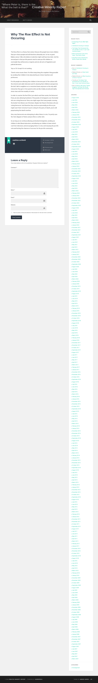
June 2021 (75, 242)
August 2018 (75, 323)
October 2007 (75, 641)
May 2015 (74, 418)
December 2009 (76, 578)
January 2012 (75, 516)
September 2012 (76, 497)
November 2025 (76, 119)
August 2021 (75, 237)
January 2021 (75, 254)
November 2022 (76, 200)
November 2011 (76, 521)
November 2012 (76, 492)
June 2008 (75, 622)
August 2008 (75, 617)
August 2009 (75, 587)
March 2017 (75, 364)
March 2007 (75, 658)
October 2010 (75, 553)
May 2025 (74, 134)
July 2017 (74, 355)
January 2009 (75, 605)
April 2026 (74, 107)
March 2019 (75, 306)
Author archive (14, 143)
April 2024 (74, 159)
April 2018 (74, 333)
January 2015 (75, 428)
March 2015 (75, 423)
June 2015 (75, 416)
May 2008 (74, 624)
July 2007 (74, 649)
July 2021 (74, 239)
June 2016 (75, 386)
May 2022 (74, 215)
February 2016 (76, 396)
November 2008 (76, 609)
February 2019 (76, 308)
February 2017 (76, 367)
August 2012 (75, 499)
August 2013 (75, 470)
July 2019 (74, 296)
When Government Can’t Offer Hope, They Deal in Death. (80, 54)
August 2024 (75, 149)
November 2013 (76, 462)
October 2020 (75, 261)
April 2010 (74, 568)
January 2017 (75, 369)
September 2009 (76, 585)
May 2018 (74, 330)
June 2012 (75, 504)
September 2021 (76, 235)
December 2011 (76, 519)
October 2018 (75, 318)
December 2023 (76, 168)
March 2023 (75, 190)
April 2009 (74, 597)
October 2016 (75, 377)
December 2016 (76, 372)
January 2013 (75, 487)
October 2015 (75, 406)
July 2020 (74, 269)
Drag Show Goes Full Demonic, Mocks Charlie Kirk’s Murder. (80, 58)
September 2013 (76, 467)
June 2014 (75, 445)
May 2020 (74, 274)
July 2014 (74, 443)
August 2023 (75, 178)
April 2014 (74, 450)
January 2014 (75, 458)
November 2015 (76, 404)
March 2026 (75, 110)
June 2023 (75, 183)
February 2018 (76, 337)
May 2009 (74, 595)
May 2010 (74, 565)
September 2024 (76, 146)
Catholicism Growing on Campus (80, 45)
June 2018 (75, 328)
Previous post (49, 147)
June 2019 (75, 298)
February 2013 (76, 484)
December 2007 (76, 636)
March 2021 (75, 249)
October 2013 (75, 465)
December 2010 (76, 548)
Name (13, 190)
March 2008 (75, 629)
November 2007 (76, 639)
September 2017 (76, 350)
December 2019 (76, 286)
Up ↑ (92, 679)
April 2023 (74, 188)
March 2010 (75, 570)
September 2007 (76, 644)
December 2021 (76, 227)
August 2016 (75, 382)
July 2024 (74, 151)
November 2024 (76, 141)
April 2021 (74, 247)
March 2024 (75, 161)
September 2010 (76, 556)
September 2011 (76, 526)
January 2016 (75, 399)
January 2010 (75, 575)
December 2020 (76, 257)
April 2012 (74, 509)
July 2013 (74, 472)
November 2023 (76, 171)
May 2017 (74, 360)
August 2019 (75, 293)
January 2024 (75, 166)
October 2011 (75, 524)
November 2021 (76, 230)
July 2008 (74, 619)
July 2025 (74, 129)
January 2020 (75, 284)
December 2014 (76, 431)
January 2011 (75, 546)
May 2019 (74, 301)
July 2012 (74, 502)
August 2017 (75, 352)
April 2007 (74, 656)
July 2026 (74, 100)
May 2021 (74, 244)
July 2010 (74, 560)
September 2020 (76, 264)
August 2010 (75, 558)
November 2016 (76, 374)
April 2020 (74, 276)
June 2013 (75, 475)
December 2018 (76, 313)
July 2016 (74, 384)
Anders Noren (84, 679)
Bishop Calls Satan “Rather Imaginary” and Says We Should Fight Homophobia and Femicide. (81, 87)
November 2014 (76, 433)
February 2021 (76, 252)
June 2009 (75, 592)
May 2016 (74, 389)
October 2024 (75, 144)
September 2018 (76, 320)
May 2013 (74, 477)
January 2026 (75, 114)
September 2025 (76, 124)
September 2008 (76, 614)
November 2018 (76, 315)
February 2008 (76, 632)
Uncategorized (49, 142)
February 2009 (76, 602)
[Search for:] (81, 32)
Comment (14, 167)
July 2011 (74, 531)
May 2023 (74, 186)
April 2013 (74, 480)
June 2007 (75, 651)
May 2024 (74, 156)
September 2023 (76, 176)
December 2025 (76, 117)
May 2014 (74, 448)
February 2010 (76, 573)
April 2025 (74, 137)
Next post (47, 150)
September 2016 (76, 379)
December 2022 (76, 198)
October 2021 (75, 232)
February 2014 (76, 455)
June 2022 (75, 213)
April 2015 (74, 421)
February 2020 (76, 281)
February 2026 (76, 112)
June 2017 (75, 357)
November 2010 (76, 551)
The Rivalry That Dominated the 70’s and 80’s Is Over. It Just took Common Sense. (80, 49)
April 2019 (74, 303)
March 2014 (75, 453)
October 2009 (75, 582)
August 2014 (75, 440)
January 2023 (75, 195)
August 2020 (75, 266)
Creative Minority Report (49, 7)
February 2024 (76, 164)
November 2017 (76, 345)
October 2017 (75, 347)
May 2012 (74, 507)
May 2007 (74, 654)
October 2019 (75, 288)
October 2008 (75, 612)
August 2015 (75, 411)
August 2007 (75, 646)
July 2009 (74, 590)
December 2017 (76, 342)
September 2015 (76, 409)
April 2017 (74, 362)
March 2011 (75, 541)
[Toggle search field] (90, 20)
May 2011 (74, 536)
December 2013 (76, 460)
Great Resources (13, 20)
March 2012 (75, 511)
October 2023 (75, 173)
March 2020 (75, 279)
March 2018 (75, 335)
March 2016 (75, 394)
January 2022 (75, 225)
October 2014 (75, 436)
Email (13, 197)
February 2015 (76, 426)
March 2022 (75, 220)
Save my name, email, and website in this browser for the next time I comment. (32, 212)
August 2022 (75, 208)
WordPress (38, 679)
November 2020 (76, 259)
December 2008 (76, 607)
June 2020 (75, 271)
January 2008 (75, 634)
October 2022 (75, 203)
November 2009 (76, 580)
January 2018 (75, 340)
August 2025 (75, 127)
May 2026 (74, 105)
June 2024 (75, 154)
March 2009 (75, 600)
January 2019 (75, 310)
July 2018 (74, 325)
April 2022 (74, 217)
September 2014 (76, 438)
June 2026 (75, 102)
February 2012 (76, 514)
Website (13, 205)
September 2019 (76, 291)
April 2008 (74, 627)
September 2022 (76, 205)
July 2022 (74, 210)
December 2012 (76, 489)
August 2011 (75, 529)
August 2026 (75, 97)
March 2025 (75, 139)
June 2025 (75, 132)
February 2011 (76, 543)
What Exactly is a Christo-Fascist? (81, 76)
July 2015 (74, 413)
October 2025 (75, 122)
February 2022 (76, 222)
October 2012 (75, 494)
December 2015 (76, 401)
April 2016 (74, 391)
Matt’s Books (27, 20)
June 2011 (75, 533)
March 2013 (75, 482)
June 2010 (75, 563)
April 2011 (74, 538)
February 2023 (76, 193)
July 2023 (74, 181)
